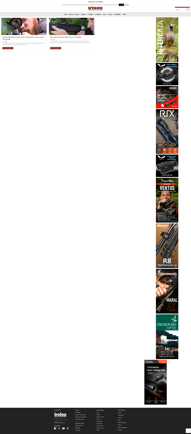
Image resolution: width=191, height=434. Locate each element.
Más (124, 14)
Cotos (110, 14)
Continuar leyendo (7, 48)
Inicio (65, 14)
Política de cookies (79, 419)
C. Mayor (90, 14)
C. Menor (98, 14)
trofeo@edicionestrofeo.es (59, 422)
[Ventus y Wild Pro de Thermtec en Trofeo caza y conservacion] (167, 200)
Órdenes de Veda (122, 422)
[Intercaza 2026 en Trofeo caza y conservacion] (167, 39)
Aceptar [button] (121, 4)
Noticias (71, 14)
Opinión (120, 412)
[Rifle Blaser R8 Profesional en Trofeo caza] (167, 245)
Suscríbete (117, 14)
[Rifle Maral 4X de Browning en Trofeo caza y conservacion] (167, 291)
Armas (83, 14)
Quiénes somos (79, 425)
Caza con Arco (100, 425)
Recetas (120, 430)
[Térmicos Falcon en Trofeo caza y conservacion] (167, 74)
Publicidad (77, 427)
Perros (77, 14)
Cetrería (120, 417)
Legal (119, 420)
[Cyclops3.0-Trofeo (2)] (155, 382)
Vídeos (119, 425)
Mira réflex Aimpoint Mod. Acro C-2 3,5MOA (65, 37)
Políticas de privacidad (80, 417)
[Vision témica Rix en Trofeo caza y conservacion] (167, 131)
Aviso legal (77, 412)
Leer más (126, 4)
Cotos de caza (100, 428)
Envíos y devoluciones (80, 414)
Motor (98, 430)
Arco (104, 14)
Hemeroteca (121, 415)
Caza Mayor (99, 421)
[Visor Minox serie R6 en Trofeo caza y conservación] (167, 97)
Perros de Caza (100, 416)
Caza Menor (99, 423)
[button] (80, 14)
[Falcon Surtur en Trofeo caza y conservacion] (167, 166)
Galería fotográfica (122, 427)
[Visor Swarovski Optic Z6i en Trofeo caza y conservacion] (167, 336)
